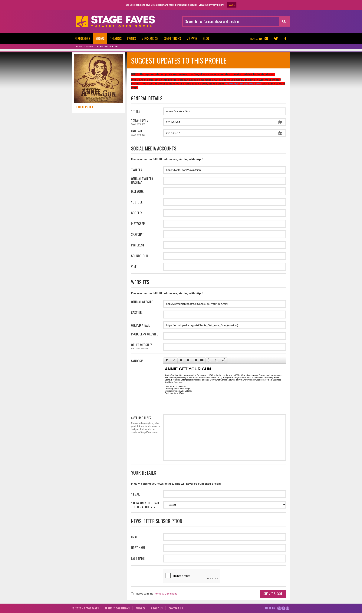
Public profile (85, 107)
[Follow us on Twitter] (276, 38)
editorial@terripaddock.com (243, 83)
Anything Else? (145, 424)
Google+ (136, 212)
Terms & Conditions (165, 593)
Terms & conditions (117, 608)
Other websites (142, 346)
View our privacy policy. (211, 5)
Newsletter (256, 38)
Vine (134, 266)
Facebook (137, 191)
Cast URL (137, 313)
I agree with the (155, 593)
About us (157, 608)
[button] (167, 360)
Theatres (116, 38)
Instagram (138, 223)
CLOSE (232, 4)
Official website (142, 302)
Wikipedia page (140, 325)
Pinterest (137, 245)
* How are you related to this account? (146, 505)
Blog (206, 38)
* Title (135, 111)
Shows (100, 38)
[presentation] (167, 360)
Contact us (176, 608)
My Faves (191, 38)
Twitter (136, 169)
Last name (138, 558)
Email (134, 537)
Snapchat (137, 234)
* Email (135, 494)
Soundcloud (139, 255)
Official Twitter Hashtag (142, 181)
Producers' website (144, 334)
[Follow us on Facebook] (285, 38)
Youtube (137, 202)
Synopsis (137, 360)
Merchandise (149, 38)
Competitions (172, 38)
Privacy (140, 608)
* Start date (139, 121)
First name (138, 547)
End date (138, 132)
